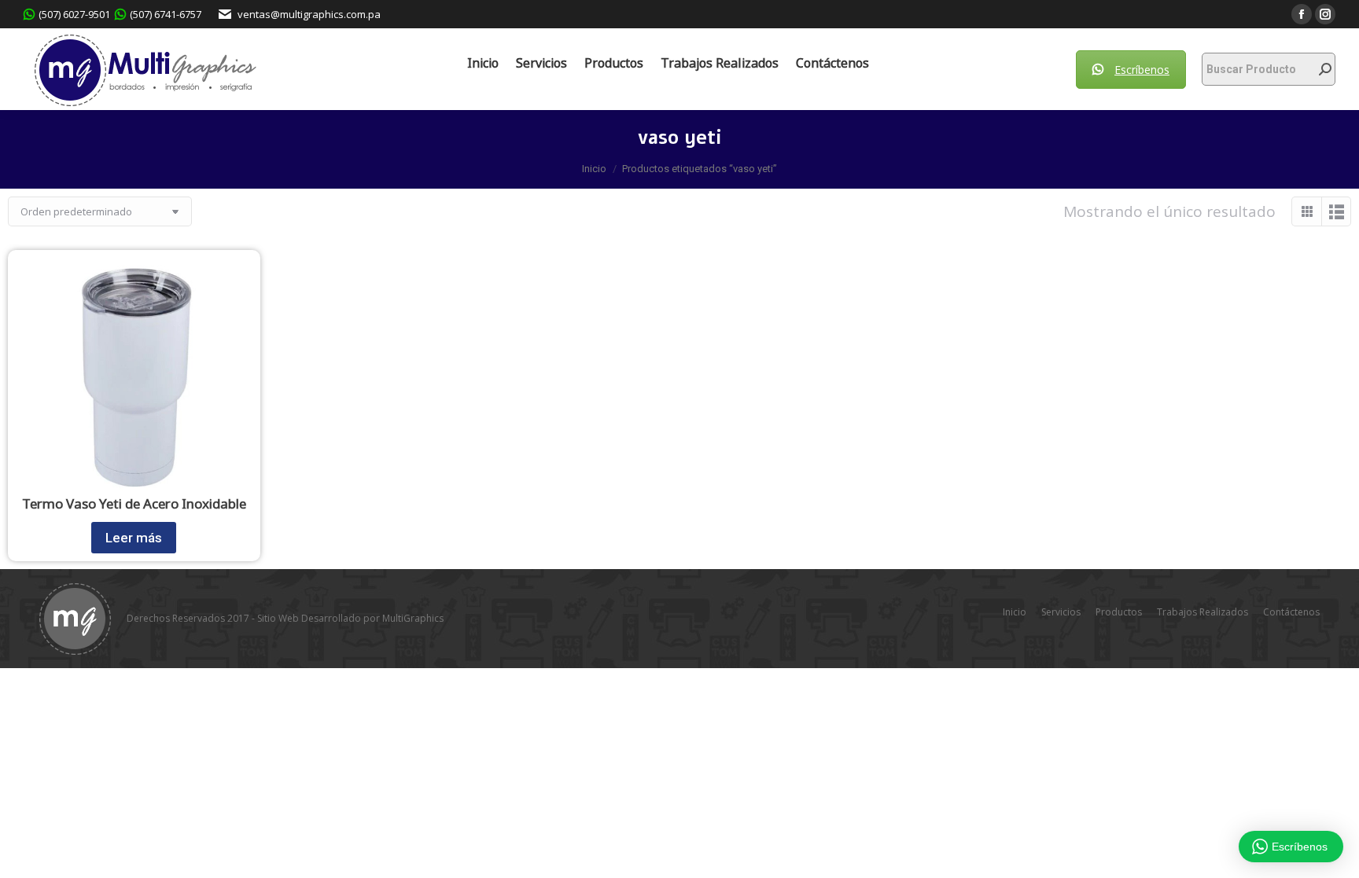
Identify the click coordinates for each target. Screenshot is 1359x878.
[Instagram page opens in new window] (1325, 14)
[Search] (1325, 69)
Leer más (133, 538)
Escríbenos (1141, 69)
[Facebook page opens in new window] (1301, 14)
